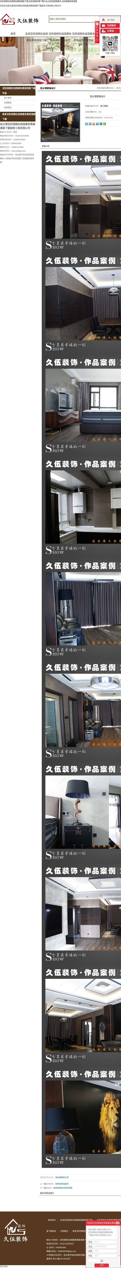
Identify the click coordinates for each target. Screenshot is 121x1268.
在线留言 (64, 1231)
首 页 (118, 88)
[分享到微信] (104, 124)
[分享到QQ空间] (90, 124)
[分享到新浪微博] (93, 124)
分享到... (111, 31)
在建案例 (8, 103)
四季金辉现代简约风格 (62, 1188)
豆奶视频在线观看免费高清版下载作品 (83, 34)
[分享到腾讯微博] (97, 124)
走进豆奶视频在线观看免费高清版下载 (36, 34)
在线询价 (94, 130)
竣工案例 (8, 98)
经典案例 (8, 108)
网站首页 (52, 1220)
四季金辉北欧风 (62, 1184)
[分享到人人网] (101, 124)
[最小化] (117, 1223)
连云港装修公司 (62, 1177)
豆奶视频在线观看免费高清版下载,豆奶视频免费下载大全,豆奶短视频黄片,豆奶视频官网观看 (38, 1)
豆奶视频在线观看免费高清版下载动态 (60, 34)
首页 (13, 33)
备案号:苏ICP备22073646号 (58, 1259)
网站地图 (4, 1266)
